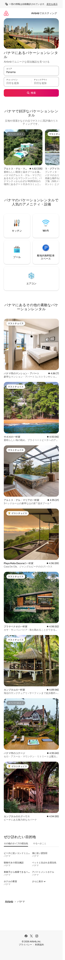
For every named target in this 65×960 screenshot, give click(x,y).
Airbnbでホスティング (44, 13)
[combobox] (31, 72)
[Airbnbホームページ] (6, 13)
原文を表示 (52, 4)
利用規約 (39, 944)
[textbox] (17, 83)
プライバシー (25, 944)
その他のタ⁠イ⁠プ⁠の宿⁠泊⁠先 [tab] (16, 843)
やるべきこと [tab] (39, 843)
